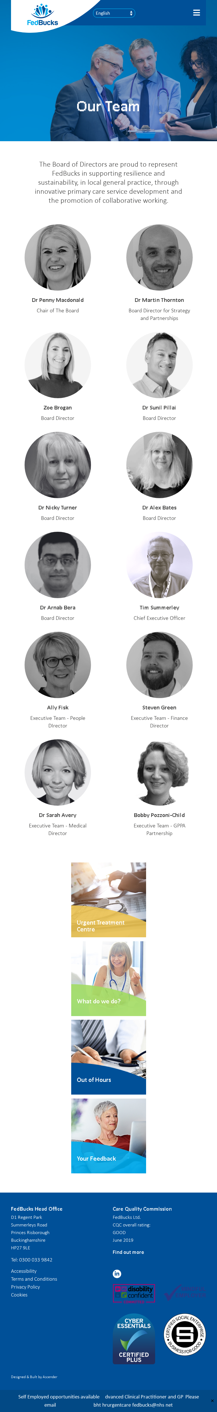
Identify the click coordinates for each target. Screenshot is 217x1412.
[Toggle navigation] (197, 12)
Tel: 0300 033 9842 (32, 1259)
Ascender (50, 1377)
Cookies (19, 1294)
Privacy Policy (25, 1286)
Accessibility (23, 1271)
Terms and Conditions (34, 1279)
